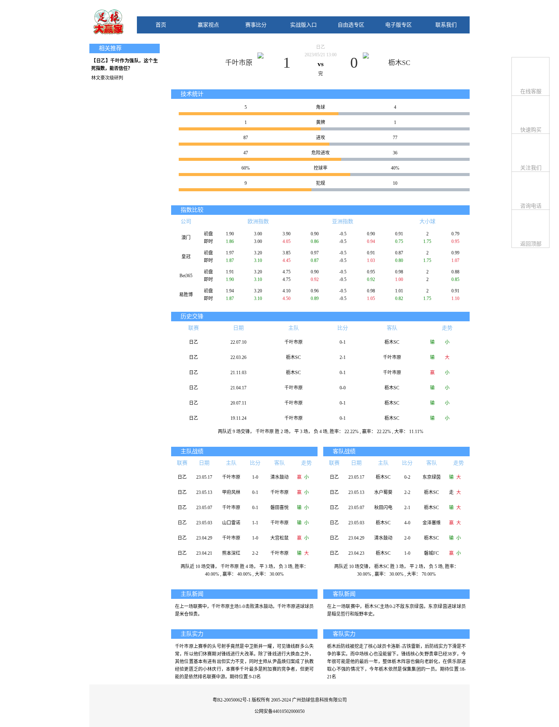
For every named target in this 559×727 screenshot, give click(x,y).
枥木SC (399, 63)
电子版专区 (398, 25)
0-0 (343, 387)
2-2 (255, 553)
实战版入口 (303, 25)
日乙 (320, 47)
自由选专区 (351, 25)
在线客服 (531, 91)
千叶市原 (239, 63)
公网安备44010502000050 (279, 711)
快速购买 (531, 130)
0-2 (407, 477)
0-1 (343, 342)
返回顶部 (531, 244)
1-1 (255, 522)
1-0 (255, 477)
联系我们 (446, 25)
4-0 (407, 522)
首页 (161, 25)
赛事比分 (256, 25)
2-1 (343, 357)
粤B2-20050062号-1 (232, 700)
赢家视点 (208, 25)
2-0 (407, 538)
